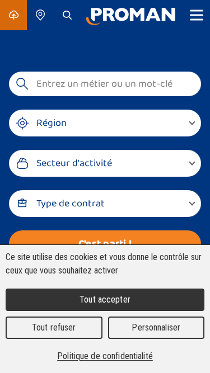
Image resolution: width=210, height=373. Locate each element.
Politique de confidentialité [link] (105, 356)
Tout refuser (54, 327)
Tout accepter (105, 299)
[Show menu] (196, 15)
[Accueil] (130, 15)
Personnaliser (156, 327)
